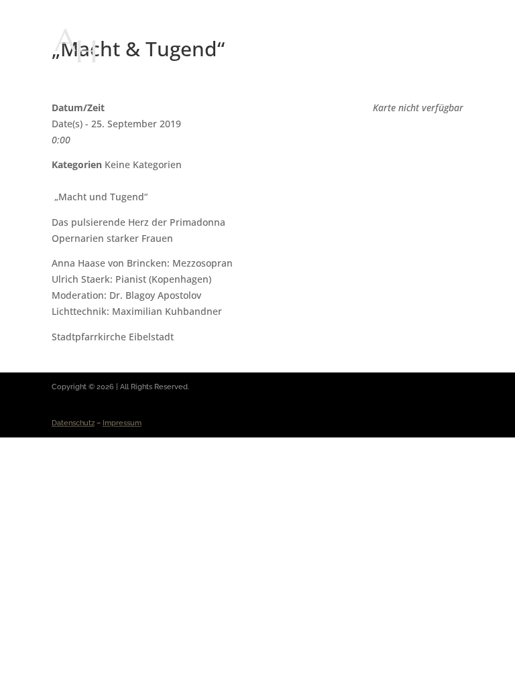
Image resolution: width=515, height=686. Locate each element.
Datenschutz (73, 423)
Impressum (122, 423)
